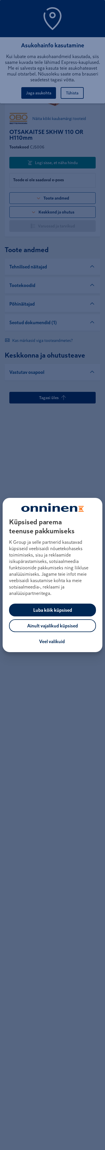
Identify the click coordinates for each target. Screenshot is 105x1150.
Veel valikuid (52, 641)
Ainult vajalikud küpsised (52, 625)
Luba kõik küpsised (52, 610)
